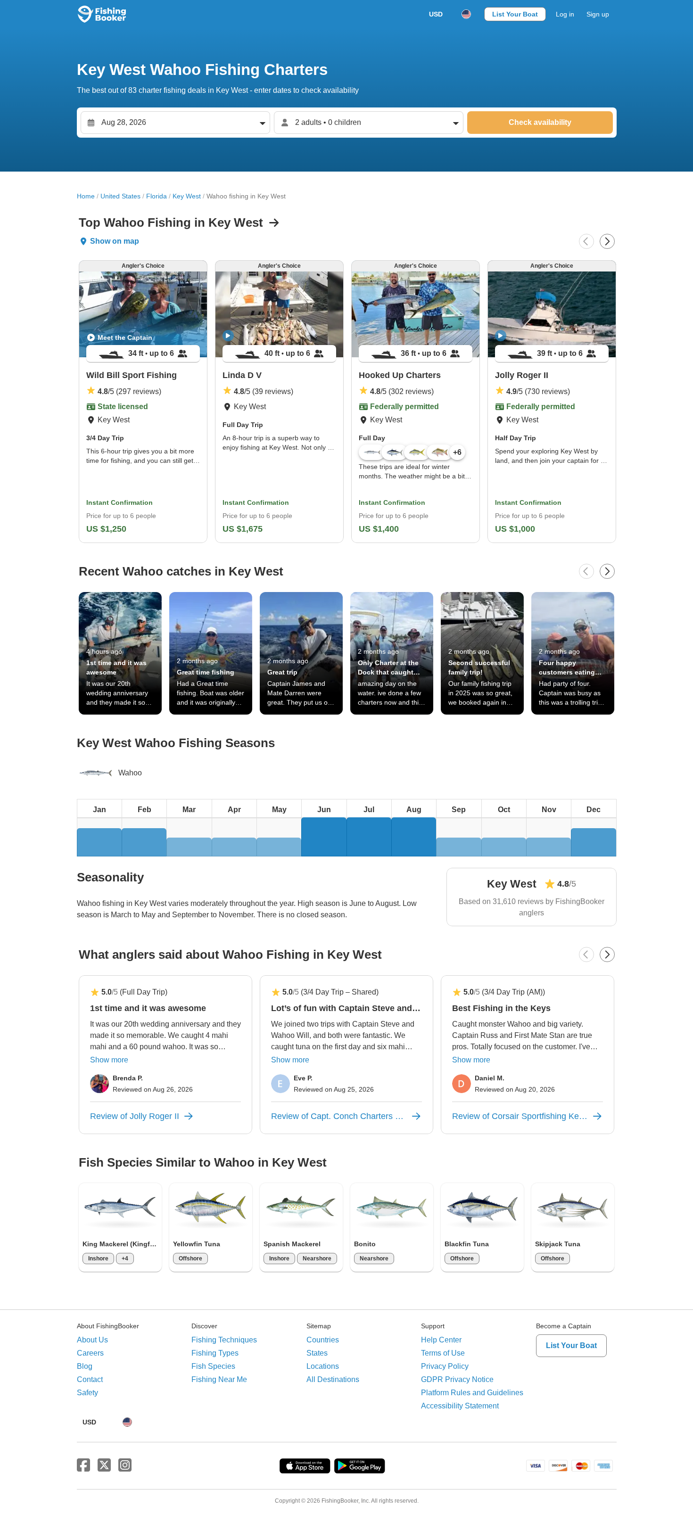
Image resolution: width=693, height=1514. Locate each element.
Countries (322, 1340)
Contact (90, 1379)
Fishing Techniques (224, 1340)
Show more (109, 1060)
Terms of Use (443, 1353)
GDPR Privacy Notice (457, 1379)
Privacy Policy (445, 1366)
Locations (322, 1366)
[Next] (607, 241)
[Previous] (586, 241)
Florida (156, 196)
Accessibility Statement (460, 1406)
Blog (84, 1366)
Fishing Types (215, 1353)
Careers (90, 1353)
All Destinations (332, 1379)
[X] (104, 1465)
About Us (92, 1340)
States (317, 1353)
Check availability (540, 122)
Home (86, 196)
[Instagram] (125, 1465)
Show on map (114, 241)
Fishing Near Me (219, 1379)
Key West (187, 196)
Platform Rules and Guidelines (472, 1393)
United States (120, 196)
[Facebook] (83, 1465)
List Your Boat (515, 14)
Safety (87, 1393)
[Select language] (466, 14)
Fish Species (213, 1366)
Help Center (441, 1340)
